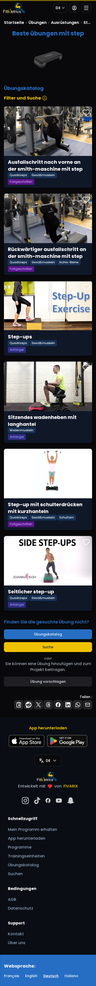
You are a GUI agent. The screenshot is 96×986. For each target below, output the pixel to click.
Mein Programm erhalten (32, 829)
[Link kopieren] (18, 704)
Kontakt (16, 934)
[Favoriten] (86, 112)
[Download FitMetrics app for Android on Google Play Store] (67, 741)
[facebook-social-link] (48, 800)
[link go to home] (48, 776)
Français (11, 975)
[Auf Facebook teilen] (58, 704)
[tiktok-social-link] (37, 800)
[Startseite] (14, 8)
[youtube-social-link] (58, 800)
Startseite (14, 22)
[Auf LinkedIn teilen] (68, 704)
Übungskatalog (48, 634)
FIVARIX (71, 786)
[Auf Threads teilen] (48, 704)
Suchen (15, 874)
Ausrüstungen (65, 22)
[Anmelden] (74, 8)
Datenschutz (20, 908)
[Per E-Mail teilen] (87, 704)
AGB (12, 899)
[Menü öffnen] (86, 8)
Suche (48, 647)
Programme (20, 847)
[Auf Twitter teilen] (38, 704)
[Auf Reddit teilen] (28, 704)
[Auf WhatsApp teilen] (77, 704)
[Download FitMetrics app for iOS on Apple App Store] (26, 741)
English (31, 975)
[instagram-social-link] (25, 800)
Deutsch (51, 975)
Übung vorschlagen (48, 681)
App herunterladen (26, 838)
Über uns (16, 943)
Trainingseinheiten (26, 856)
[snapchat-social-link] (70, 800)
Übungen (38, 22)
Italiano (71, 975)
